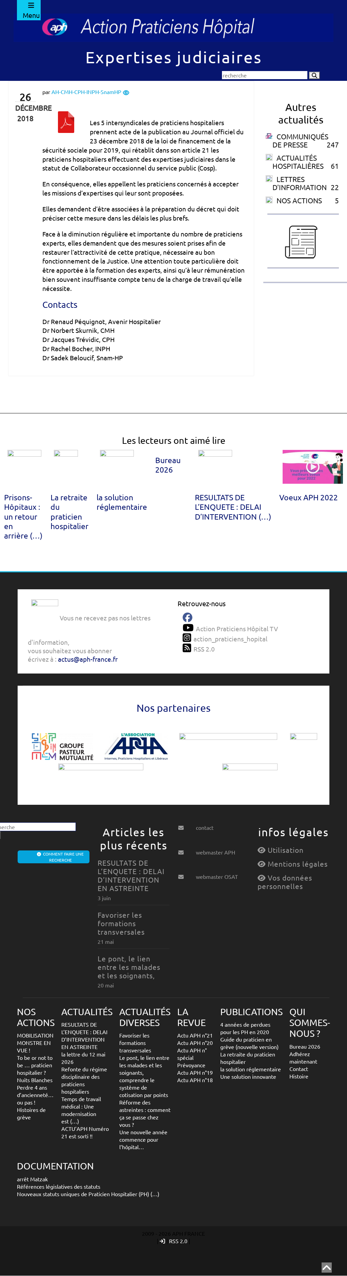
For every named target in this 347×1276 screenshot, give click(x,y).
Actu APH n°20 (195, 1042)
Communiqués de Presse (300, 140)
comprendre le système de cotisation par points (143, 1087)
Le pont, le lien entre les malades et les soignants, (129, 967)
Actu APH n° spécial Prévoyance (192, 1057)
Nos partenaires (173, 708)
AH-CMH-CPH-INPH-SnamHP (86, 91)
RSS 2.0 (178, 1240)
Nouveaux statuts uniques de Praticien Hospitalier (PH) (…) (88, 1193)
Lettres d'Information (299, 183)
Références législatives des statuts (58, 1186)
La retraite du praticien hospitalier (69, 511)
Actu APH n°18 (195, 1079)
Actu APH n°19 (195, 1072)
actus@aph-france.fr (88, 659)
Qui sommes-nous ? (309, 1022)
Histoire (298, 1076)
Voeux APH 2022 (308, 497)
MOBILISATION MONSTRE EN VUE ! (35, 1042)
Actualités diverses (144, 1017)
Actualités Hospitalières (298, 161)
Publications (251, 1011)
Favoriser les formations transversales (121, 923)
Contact (298, 1068)
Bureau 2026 (168, 464)
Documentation (55, 1165)
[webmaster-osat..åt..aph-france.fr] (186, 874)
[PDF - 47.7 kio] (66, 127)
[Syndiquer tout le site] (188, 648)
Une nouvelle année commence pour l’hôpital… (143, 1139)
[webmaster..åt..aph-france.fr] (186, 850)
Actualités (87, 1011)
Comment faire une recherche (62, 857)
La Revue (191, 1017)
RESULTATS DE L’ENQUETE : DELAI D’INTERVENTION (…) (233, 506)
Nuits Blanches (35, 1079)
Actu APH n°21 (195, 1035)
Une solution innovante (248, 1076)
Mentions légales (297, 863)
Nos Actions (299, 200)
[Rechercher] (314, 75)
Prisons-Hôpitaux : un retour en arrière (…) (23, 516)
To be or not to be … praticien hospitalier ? (35, 1065)
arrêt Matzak (32, 1179)
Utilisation (285, 849)
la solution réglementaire (122, 501)
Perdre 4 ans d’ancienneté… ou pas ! (35, 1095)
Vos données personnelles (285, 881)
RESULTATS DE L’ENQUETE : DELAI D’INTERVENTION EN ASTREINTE (131, 875)
